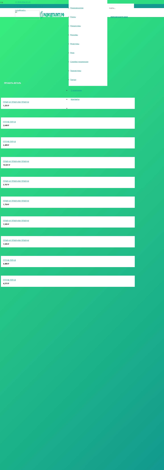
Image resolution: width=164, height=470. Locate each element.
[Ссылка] (39, 19)
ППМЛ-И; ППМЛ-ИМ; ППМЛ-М (16, 102)
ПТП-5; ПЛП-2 (9, 122)
